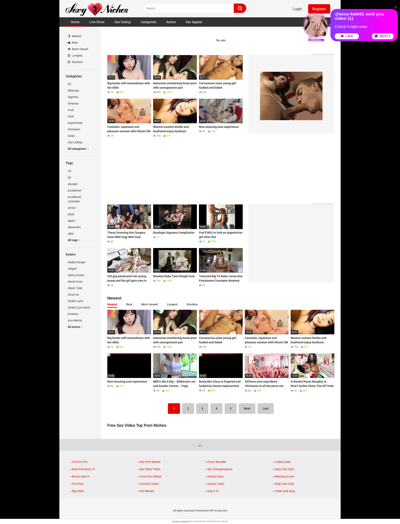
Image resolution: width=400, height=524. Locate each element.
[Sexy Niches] (97, 8)
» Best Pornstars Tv (82, 469)
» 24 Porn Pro (79, 462)
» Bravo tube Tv (80, 476)
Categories (148, 22)
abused (72, 184)
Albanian (73, 90)
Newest (76, 36)
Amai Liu (73, 294)
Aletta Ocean (76, 275)
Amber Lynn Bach (79, 307)
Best (74, 42)
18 (69, 171)
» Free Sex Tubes (148, 483)
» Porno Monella (215, 462)
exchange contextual (180, 521)
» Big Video (77, 491)
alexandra (74, 227)
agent (71, 220)
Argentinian (75, 123)
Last (266, 408)
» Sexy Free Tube (283, 469)
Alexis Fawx (75, 281)
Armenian (74, 129)
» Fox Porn (77, 483)
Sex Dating (123, 22)
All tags (73, 240)
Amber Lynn (75, 301)
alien (71, 233)
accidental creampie (74, 199)
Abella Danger (77, 262)
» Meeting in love (283, 476)
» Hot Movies (146, 491)
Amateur (73, 103)
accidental (74, 190)
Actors (171, 22)
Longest (76, 55)
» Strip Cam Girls (283, 483)
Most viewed (79, 49)
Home (75, 22)
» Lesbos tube (282, 462)
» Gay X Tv (212, 491)
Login (297, 9)
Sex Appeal (194, 22)
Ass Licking (75, 142)
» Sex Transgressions (218, 469)
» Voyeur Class (214, 483)
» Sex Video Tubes (149, 469)
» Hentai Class (214, 476)
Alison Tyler (75, 288)
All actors (74, 327)
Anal (71, 110)
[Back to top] (386, 511)
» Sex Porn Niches (149, 462)
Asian (71, 135)
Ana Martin (75, 320)
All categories (77, 148)
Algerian (73, 97)
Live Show (97, 22)
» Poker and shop (284, 491)
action (72, 207)
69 (69, 84)
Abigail (72, 268)
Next (247, 408)
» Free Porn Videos (149, 476)
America (73, 314)
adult (71, 214)
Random (77, 62)
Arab (71, 116)
